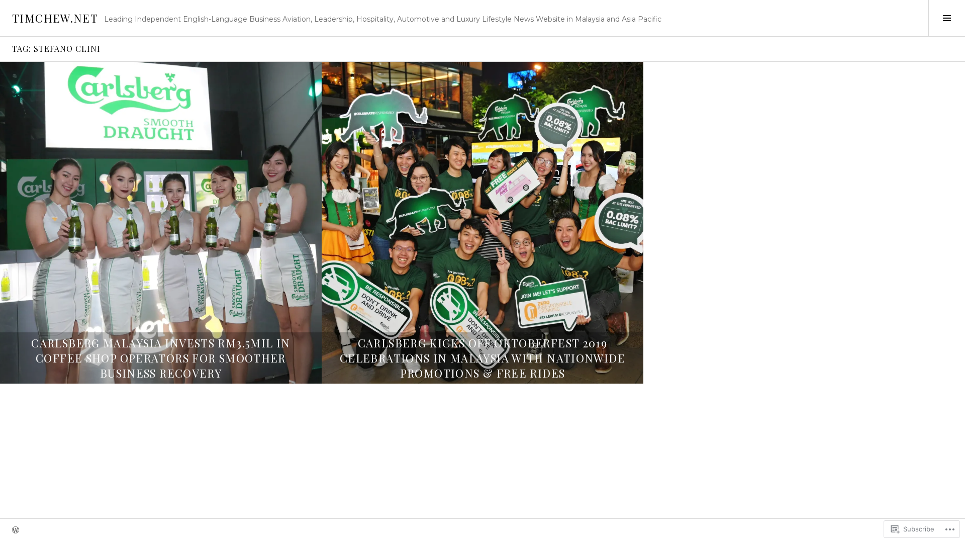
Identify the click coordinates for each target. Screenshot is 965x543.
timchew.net (55, 18)
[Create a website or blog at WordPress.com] (15, 530)
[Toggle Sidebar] (946, 18)
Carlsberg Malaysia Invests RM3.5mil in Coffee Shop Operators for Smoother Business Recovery (160, 358)
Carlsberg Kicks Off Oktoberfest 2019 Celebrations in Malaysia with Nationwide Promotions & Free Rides (482, 358)
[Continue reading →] (161, 223)
